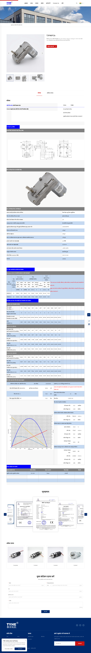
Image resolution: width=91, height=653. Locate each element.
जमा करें (45, 611)
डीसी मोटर (43, 636)
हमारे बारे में (48, 3)
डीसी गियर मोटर (10, 105)
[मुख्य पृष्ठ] (9, 3)
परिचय (39, 93)
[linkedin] (83, 625)
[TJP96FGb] (26, 53)
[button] (8, 53)
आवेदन (42, 3)
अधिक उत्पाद (50, 93)
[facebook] (77, 625)
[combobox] (49, 585)
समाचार (36, 3)
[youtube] (80, 625)
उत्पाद (31, 3)
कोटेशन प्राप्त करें (50, 46)
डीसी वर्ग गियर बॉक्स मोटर (18, 24)
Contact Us (56, 3)
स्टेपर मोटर (30, 639)
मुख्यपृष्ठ (26, 3)
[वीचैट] (89, 324)
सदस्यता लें (80, 643)
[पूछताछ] (89, 321)
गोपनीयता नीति (33, 648)
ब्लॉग (62, 3)
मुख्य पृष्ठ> (12, 24)
